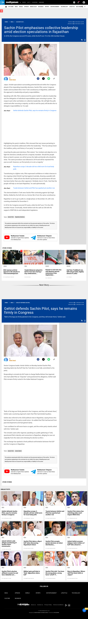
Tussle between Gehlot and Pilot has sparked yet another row (34, 188)
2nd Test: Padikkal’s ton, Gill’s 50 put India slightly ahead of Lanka (75, 271)
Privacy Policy (48, 604)
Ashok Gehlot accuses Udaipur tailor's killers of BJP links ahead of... (75, 543)
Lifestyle (72, 6)
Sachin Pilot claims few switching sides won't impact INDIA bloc (75, 513)
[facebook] (38, 78)
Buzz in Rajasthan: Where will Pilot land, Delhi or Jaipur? (76, 573)
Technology (64, 6)
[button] (2, 2)
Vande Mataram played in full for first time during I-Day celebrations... (33, 271)
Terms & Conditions (58, 604)
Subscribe (41, 2)
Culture (7, 598)
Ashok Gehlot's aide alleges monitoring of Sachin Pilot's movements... (9, 543)
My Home (10, 6)
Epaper (24, 2)
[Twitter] (43, 78)
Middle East (33, 6)
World (21, 6)
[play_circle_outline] (12, 257)
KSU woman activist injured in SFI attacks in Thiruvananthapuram (11, 271)
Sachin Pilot (11, 217)
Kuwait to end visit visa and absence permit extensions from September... (53, 272)
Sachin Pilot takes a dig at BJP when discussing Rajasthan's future (33, 543)
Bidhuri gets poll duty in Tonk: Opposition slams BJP (32, 573)
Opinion (26, 6)
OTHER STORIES (7, 248)
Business (40, 6)
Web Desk (12, 80)
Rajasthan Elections (19, 217)
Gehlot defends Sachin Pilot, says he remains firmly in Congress (34, 110)
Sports (47, 6)
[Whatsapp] (48, 78)
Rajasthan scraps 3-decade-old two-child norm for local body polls (33, 168)
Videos (5, 266)
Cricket (68, 266)
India (16, 6)
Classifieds (34, 2)
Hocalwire (56, 612)
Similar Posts (5, 489)
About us (33, 604)
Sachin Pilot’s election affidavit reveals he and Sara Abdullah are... (10, 573)
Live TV (28, 2)
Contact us (40, 604)
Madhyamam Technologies (41, 612)
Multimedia (79, 6)
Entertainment (54, 6)
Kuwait (47, 266)
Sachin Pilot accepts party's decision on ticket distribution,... (54, 543)
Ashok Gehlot (18, 451)
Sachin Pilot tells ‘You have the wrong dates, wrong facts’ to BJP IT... (55, 573)
